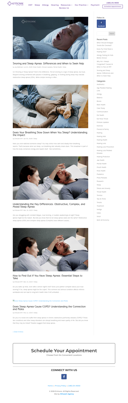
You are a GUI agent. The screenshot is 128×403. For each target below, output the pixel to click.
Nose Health (101, 171)
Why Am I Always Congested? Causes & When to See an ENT (105, 64)
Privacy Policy (60, 386)
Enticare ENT (19, 138)
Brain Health (37, 67)
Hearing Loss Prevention (105, 147)
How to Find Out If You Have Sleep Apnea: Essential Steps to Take (47, 277)
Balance (99, 97)
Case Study (101, 108)
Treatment (100, 206)
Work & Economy (103, 220)
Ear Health (100, 115)
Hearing (55, 5)
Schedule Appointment (112, 6)
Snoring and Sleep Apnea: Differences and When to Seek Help (48, 63)
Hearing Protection (103, 157)
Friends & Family (103, 129)
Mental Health (57, 67)
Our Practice (81, 5)
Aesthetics (100, 84)
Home (50, 386)
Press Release (102, 178)
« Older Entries (18, 332)
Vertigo (99, 209)
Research (100, 181)
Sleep (37, 5)
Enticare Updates (47, 67)
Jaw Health (100, 160)
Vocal (99, 216)
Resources (66, 5)
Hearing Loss (101, 143)
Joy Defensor (19, 67)
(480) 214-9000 (112, 3)
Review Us (64, 8)
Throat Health (101, 192)
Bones (99, 101)
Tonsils (99, 202)
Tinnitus (99, 195)
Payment (95, 5)
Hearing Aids (101, 136)
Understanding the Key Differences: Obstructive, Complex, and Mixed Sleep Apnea (49, 205)
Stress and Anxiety (103, 188)
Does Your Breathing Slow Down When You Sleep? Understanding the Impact (50, 133)
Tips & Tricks (101, 199)
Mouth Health (101, 167)
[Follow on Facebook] (64, 376)
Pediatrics (100, 174)
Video (99, 213)
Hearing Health (102, 140)
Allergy (45, 5)
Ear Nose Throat (102, 119)
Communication (102, 112)
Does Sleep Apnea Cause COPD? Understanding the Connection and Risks (49, 308)
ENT (30, 5)
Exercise (100, 126)
